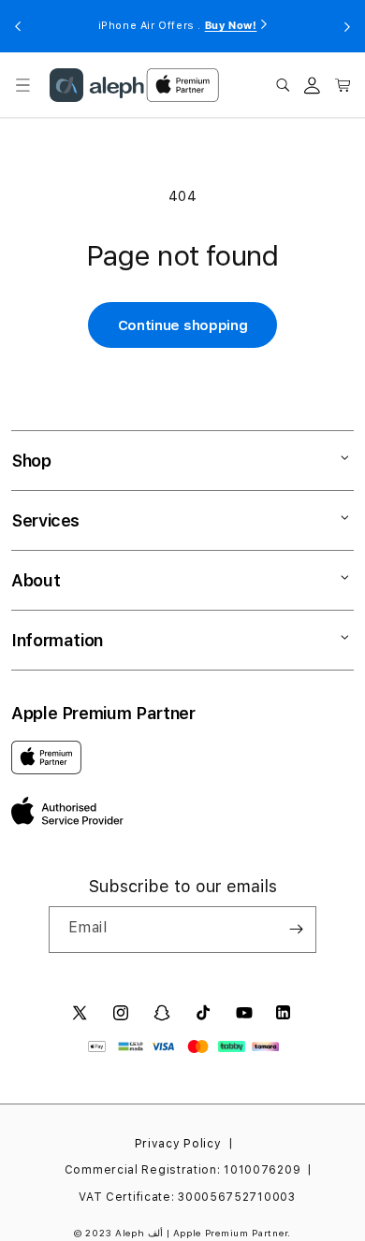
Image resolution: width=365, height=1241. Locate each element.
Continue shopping (183, 325)
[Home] (97, 85)
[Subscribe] (295, 929)
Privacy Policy (178, 1143)
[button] (22, 85)
